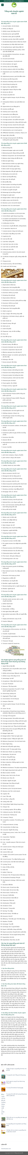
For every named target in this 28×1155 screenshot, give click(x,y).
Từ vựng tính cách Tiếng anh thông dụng (16, 1075)
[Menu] (2, 5)
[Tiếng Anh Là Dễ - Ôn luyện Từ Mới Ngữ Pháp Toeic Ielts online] (14, 4)
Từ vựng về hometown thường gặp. (14, 1087)
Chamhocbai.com (6, 1148)
